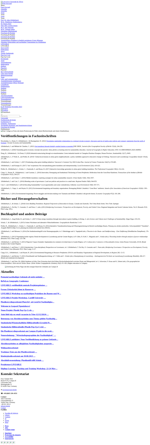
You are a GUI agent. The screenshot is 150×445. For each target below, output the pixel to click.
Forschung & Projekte (8, 33)
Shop (6, 422)
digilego (3, 66)
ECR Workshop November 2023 (11, 107)
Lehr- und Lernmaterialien (9, 79)
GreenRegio (5, 84)
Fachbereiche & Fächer (8, 120)
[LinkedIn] (14, 443)
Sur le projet (5, 48)
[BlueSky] (5, 443)
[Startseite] (12, 2)
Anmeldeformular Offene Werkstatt (12, 83)
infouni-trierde (5, 406)
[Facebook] (2, 443)
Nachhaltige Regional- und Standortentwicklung (16, 125)
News (3, 51)
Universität (4, 118)
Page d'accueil (5, 7)
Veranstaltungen (6, 62)
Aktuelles (4, 9)
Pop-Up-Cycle (5, 55)
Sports (7, 420)
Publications (5, 49)
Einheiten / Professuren (8, 123)
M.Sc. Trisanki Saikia (8, 29)
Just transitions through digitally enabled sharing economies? (54, 146)
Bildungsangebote (6, 75)
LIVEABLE (5, 44)
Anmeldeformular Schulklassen (11, 81)
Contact (3, 408)
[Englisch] (4, 110)
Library (7, 415)
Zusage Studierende (7, 53)
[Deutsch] (4, 108)
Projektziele (4, 59)
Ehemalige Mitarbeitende (9, 31)
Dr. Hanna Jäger (6, 24)
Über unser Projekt (7, 73)
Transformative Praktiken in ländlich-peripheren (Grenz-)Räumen (22, 40)
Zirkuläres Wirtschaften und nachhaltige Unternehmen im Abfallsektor (23, 42)
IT (5, 419)
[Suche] (1, 114)
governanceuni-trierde (10, 390)
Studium (3, 88)
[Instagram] (11, 443)
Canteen (7, 417)
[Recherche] (20, 116)
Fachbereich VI (6, 122)
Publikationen (5, 86)
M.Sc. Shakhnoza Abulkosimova (11, 22)
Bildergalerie (5, 64)
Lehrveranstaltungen (7, 97)
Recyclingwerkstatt (7, 72)
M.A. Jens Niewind (7, 27)
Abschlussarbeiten (7, 96)
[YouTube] (8, 443)
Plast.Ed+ (4, 68)
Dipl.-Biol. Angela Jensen (9, 26)
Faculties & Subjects (11, 413)
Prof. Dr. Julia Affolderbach (10, 20)
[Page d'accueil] (6, 3)
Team (2, 13)
